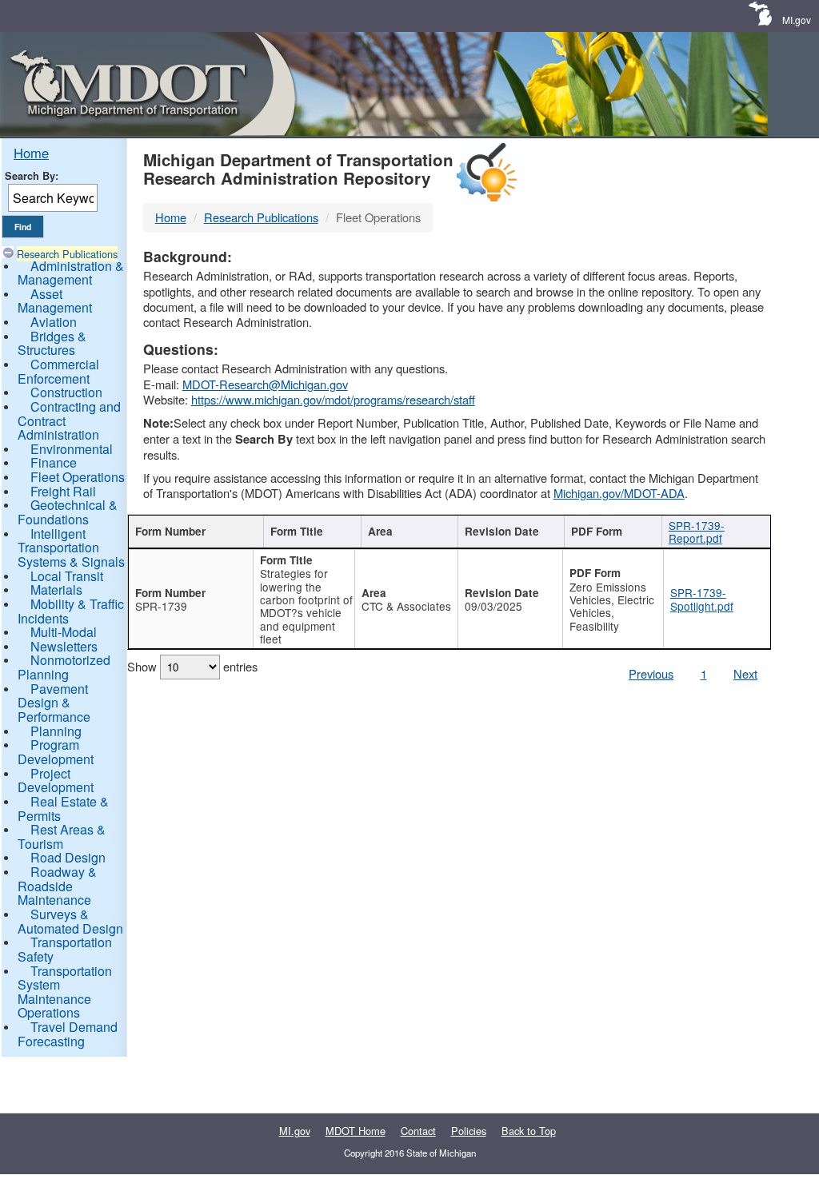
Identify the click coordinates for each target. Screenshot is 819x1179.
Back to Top (528, 1130)
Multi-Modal (63, 632)
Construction (66, 392)
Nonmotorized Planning (64, 667)
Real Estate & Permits (63, 808)
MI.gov (796, 19)
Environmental (71, 449)
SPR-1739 (161, 606)
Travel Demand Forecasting (68, 1034)
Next (745, 673)
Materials (56, 589)
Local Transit (66, 576)
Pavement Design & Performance (54, 702)
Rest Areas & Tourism (62, 836)
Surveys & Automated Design (70, 921)
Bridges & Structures (52, 343)
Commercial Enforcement (58, 371)
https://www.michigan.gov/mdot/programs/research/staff (333, 399)
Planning (56, 731)
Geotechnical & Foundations (68, 512)
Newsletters (64, 646)
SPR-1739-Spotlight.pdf (701, 598)
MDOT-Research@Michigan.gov (265, 384)
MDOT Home (356, 1130)
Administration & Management (71, 273)
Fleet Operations (77, 477)
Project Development (56, 780)
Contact (418, 1130)
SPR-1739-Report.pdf (697, 531)
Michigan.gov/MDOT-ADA (619, 492)
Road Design (68, 857)
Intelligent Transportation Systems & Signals (71, 547)
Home (31, 152)
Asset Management (55, 301)
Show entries (192, 666)
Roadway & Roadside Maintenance (57, 885)
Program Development (56, 751)
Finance (53, 462)
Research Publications (67, 253)
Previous (651, 673)
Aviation (53, 322)
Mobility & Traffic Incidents (71, 611)
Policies (468, 1130)
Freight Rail (63, 491)
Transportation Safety (65, 949)
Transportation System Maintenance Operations (65, 992)
